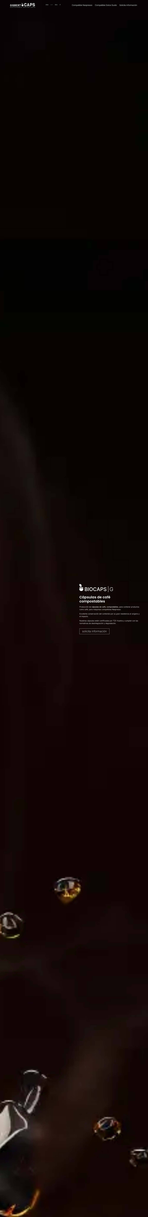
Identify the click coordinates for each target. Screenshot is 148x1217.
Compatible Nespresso (82, 5)
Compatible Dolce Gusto (106, 5)
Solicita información (128, 5)
